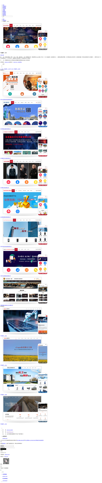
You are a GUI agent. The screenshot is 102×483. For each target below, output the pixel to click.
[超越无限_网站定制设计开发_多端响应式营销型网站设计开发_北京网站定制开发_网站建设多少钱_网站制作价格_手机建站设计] (7, 3)
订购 (3, 55)
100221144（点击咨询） (17, 62)
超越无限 (41, 440)
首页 (3, 19)
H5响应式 (4, 20)
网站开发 (38, 440)
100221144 (6, 456)
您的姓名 (2, 445)
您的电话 (2, 446)
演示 (1, 55)
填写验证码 (2, 447)
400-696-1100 (7, 62)
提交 (1, 450)
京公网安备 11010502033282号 (30, 440)
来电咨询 (4, 443)
